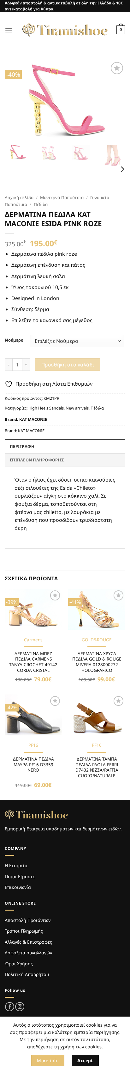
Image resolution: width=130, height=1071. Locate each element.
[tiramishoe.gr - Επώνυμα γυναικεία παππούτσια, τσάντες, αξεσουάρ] (65, 30)
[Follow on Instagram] (19, 1006)
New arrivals (77, 408)
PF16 (33, 745)
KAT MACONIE (33, 419)
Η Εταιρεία (16, 865)
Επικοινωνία (18, 887)
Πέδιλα (41, 204)
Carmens (33, 640)
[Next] (115, 100)
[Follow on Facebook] (9, 1006)
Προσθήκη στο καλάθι (67, 364)
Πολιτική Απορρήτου (27, 974)
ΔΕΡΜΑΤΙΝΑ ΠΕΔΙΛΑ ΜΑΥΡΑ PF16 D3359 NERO (33, 764)
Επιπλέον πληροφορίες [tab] (37, 460)
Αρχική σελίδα (19, 197)
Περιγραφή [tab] (22, 446)
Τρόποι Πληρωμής (24, 931)
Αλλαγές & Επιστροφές (28, 942)
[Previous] (15, 100)
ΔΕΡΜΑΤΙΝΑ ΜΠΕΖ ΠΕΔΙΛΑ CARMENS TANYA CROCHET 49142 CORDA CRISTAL (33, 662)
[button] (8, 30)
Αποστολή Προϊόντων (27, 920)
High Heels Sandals (46, 408)
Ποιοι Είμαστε (20, 876)
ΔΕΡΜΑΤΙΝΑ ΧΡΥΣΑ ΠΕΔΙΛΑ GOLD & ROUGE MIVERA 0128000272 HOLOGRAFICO (96, 662)
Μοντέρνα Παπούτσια (62, 197)
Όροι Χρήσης (19, 964)
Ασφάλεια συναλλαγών (28, 953)
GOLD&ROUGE (97, 640)
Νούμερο (14, 340)
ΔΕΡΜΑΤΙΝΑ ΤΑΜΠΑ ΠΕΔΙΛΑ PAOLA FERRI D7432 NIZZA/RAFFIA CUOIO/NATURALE (96, 767)
